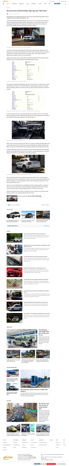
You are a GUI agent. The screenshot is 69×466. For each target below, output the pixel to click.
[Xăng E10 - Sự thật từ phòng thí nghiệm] (28, 428)
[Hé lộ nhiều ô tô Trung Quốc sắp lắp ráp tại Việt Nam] (14, 318)
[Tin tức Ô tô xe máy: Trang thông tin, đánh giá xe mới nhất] (5, 1)
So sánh (23, 444)
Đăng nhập (64, 1)
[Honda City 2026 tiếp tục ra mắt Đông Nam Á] (14, 272)
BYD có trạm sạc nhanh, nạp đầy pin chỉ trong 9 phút (12, 393)
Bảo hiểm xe (33, 3)
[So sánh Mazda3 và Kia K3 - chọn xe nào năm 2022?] (43, 215)
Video (45, 3)
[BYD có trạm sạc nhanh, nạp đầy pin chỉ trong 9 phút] (13, 387)
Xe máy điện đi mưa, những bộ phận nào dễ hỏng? (36, 279)
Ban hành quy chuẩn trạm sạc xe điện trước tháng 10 (34, 390)
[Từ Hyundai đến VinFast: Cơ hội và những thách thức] (13, 428)
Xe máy (14, 447)
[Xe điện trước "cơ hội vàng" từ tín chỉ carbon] (13, 354)
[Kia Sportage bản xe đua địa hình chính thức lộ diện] (13, 215)
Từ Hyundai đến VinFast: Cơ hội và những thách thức (13, 434)
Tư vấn (57, 447)
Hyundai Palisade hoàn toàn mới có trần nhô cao (36, 302)
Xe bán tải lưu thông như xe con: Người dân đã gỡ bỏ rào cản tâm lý (28, 361)
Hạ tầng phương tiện (12, 367)
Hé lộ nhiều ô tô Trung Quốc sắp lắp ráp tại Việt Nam (37, 313)
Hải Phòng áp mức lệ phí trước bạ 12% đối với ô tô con (44, 332)
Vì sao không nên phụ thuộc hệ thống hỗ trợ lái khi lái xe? (36, 291)
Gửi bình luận (46, 225)
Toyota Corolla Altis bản (23, 196)
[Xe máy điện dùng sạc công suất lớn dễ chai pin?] (14, 261)
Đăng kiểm (33, 20)
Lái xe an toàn (33, 447)
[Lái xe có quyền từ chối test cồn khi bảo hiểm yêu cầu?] (43, 428)
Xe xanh (39, 3)
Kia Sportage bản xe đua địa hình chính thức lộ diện (13, 221)
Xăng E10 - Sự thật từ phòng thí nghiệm (28, 434)
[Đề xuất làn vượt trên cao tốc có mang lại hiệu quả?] (22, 412)
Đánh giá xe (21, 3)
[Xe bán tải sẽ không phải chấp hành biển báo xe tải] (43, 354)
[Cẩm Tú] (7, 14)
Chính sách (9, 327)
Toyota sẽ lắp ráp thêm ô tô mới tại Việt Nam (34, 234)
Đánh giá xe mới (25, 442)
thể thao (30, 196)
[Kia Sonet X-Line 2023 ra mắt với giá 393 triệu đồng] (28, 215)
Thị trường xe (14, 3)
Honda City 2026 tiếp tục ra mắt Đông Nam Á (35, 268)
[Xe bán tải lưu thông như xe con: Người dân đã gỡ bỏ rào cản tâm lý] (28, 354)
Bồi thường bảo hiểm (43, 444)
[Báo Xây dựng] (57, 4)
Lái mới (27, 3)
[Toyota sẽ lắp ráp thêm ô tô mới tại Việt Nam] (14, 238)
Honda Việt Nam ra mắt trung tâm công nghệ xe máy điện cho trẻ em (37, 246)
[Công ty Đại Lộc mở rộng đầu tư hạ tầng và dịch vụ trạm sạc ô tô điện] (13, 373)
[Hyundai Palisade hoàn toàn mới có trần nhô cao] (14, 306)
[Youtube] (43, 464)
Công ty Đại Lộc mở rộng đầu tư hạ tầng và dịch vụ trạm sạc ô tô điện (12, 380)
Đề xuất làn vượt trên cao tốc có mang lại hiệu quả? (44, 406)
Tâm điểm (5, 449)
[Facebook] (42, 464)
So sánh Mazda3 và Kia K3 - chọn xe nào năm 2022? (42, 221)
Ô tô (64, 442)
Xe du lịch (15, 442)
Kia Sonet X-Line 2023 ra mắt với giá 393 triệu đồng (27, 221)
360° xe (8, 3)
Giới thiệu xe (58, 444)
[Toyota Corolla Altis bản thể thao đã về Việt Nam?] (12, 198)
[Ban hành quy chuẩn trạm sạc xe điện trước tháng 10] (35, 378)
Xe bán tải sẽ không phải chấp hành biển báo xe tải (42, 360)
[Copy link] (49, 205)
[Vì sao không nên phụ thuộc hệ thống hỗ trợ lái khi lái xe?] (14, 295)
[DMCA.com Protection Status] (6, 459)
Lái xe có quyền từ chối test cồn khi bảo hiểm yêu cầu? (43, 434)
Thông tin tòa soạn (51, 464)
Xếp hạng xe (24, 447)
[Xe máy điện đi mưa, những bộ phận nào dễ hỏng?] (14, 284)
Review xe (57, 442)
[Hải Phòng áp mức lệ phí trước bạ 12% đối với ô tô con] (22, 338)
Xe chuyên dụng (16, 444)
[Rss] (45, 464)
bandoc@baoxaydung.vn (48, 459)
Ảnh (49, 3)
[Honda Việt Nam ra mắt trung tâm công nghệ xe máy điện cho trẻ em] (14, 249)
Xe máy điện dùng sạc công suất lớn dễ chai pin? (36, 256)
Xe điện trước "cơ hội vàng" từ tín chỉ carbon (13, 360)
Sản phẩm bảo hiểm (42, 442)
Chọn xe (32, 444)
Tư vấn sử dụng (33, 442)
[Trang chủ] (3, 3)
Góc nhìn (9, 400)
